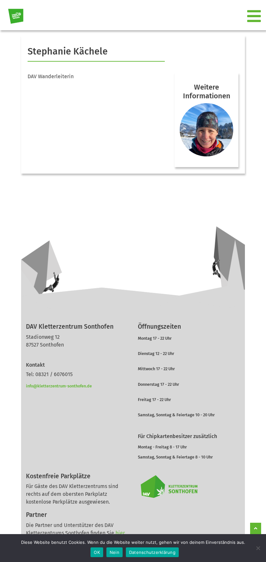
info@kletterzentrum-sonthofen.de (59, 386)
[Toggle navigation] (254, 16)
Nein (114, 552)
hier (120, 533)
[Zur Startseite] (13, 16)
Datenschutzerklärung (152, 552)
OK (97, 552)
